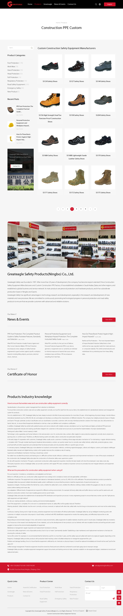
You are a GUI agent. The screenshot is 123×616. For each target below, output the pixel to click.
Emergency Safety (15, 88)
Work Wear (12, 67)
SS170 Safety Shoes (103, 156)
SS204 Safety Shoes (103, 115)
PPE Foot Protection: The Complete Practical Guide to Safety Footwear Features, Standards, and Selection (24, 336)
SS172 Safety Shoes (76, 193)
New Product (13, 92)
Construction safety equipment (16, 530)
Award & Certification (30, 587)
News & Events (59, 4)
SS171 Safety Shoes (50, 193)
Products (37, 4)
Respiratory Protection (17, 81)
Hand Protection (15, 70)
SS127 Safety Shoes (76, 81)
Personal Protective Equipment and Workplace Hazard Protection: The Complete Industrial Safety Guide (61, 336)
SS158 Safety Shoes (76, 115)
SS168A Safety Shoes (50, 156)
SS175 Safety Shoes (103, 193)
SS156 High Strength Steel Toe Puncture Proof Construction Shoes (50, 118)
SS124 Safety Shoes (50, 81)
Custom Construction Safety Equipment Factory (61, 613)
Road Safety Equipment (18, 85)
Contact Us (72, 4)
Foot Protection (15, 63)
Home (30, 4)
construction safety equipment (50, 461)
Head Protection (15, 74)
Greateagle (48, 4)
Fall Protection (14, 77)
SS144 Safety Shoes (103, 81)
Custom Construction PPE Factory (48, 285)
